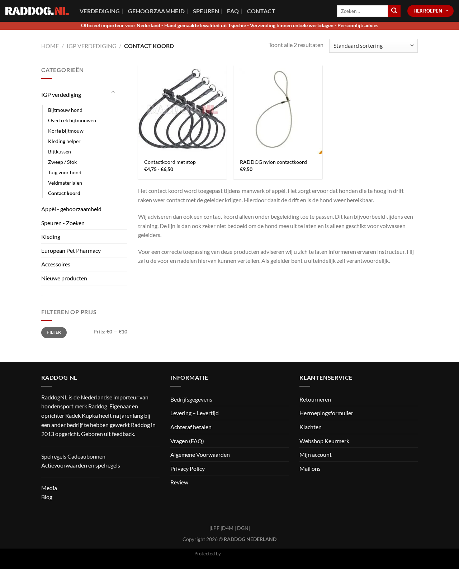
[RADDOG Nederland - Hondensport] (37, 11)
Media (49, 487)
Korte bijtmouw (66, 131)
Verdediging (100, 11)
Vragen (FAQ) (187, 440)
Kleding (50, 236)
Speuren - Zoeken (63, 222)
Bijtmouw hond (65, 110)
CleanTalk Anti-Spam (243, 553)
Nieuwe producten (64, 278)
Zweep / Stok (62, 162)
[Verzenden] (394, 11)
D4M (227, 528)
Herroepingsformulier (326, 412)
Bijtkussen (59, 151)
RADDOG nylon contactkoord (273, 162)
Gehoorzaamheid (156, 11)
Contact (261, 11)
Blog (46, 496)
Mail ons (310, 468)
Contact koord (64, 193)
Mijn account (315, 454)
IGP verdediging (92, 45)
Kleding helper (64, 141)
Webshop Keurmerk (324, 440)
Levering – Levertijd (194, 412)
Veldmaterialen (65, 183)
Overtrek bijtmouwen (72, 120)
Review (179, 482)
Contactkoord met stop (170, 162)
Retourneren (315, 399)
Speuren (206, 11)
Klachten (310, 426)
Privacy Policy (187, 468)
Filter (54, 332)
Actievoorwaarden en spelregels (80, 465)
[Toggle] (113, 92)
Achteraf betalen (191, 426)
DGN (243, 528)
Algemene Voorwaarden (200, 454)
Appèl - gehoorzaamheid (71, 208)
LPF (215, 528)
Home (50, 45)
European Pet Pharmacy (71, 250)
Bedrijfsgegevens (191, 399)
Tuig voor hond (64, 172)
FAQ (233, 11)
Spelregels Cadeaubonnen (73, 456)
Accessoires (55, 264)
